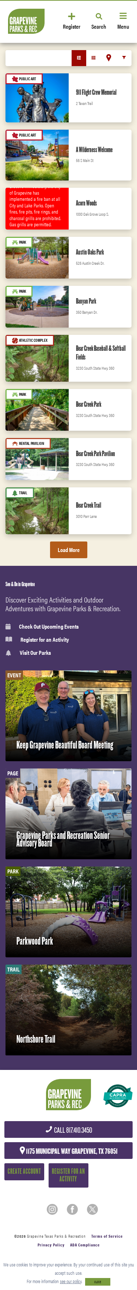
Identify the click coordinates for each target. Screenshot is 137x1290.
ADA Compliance (85, 1245)
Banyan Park (86, 301)
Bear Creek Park (88, 404)
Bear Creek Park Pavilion (95, 454)
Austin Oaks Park (90, 252)
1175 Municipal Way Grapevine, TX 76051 (71, 1151)
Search (98, 26)
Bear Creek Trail (88, 505)
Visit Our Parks (35, 653)
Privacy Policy (51, 1245)
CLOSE (97, 1281)
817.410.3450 (72, 1130)
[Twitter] (92, 1209)
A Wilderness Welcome (94, 150)
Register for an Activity (44, 639)
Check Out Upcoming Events (49, 626)
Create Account (24, 1171)
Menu (123, 26)
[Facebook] (72, 1209)
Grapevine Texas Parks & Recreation (56, 1236)
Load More (69, 549)
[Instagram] (52, 1209)
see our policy (70, 1281)
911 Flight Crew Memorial (96, 92)
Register (71, 26)
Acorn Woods (86, 203)
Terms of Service (107, 1236)
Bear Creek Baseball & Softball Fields (101, 352)
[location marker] (108, 57)
